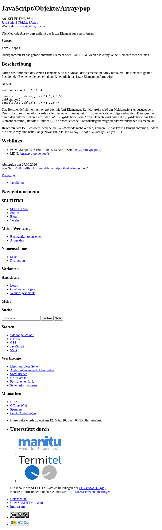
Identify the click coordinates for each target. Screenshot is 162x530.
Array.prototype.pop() (86, 150)
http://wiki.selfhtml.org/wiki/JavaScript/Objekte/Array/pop (47, 168)
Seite (13, 257)
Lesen (14, 285)
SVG (13, 350)
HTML (15, 339)
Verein (14, 220)
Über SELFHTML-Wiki (26, 503)
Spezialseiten (18, 374)
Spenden (16, 409)
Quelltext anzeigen (22, 289)
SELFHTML (19, 209)
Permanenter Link (22, 381)
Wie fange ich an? (22, 335)
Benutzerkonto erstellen (26, 236)
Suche (41, 26)
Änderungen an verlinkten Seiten (32, 370)
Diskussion (17, 260)
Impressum (17, 506)
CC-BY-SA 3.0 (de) (92, 488)
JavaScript (8, 22)
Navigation (27, 26)
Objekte (23, 22)
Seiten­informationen (23, 385)
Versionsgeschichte (22, 293)
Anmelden (17, 240)
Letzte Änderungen (23, 413)
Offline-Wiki (18, 405)
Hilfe (13, 402)
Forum (14, 213)
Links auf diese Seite (24, 366)
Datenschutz (18, 499)
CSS (13, 342)
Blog (13, 216)
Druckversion (19, 378)
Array (34, 22)
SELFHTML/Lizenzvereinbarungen (86, 492)
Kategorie (8, 175)
